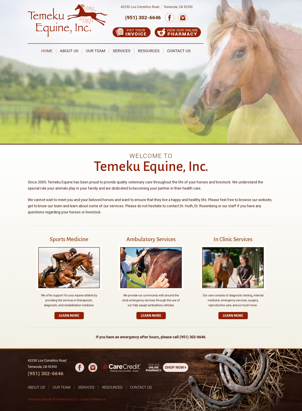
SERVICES (121, 50)
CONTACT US (178, 50)
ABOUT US (69, 50)
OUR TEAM (95, 50)
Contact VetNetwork (93, 399)
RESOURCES (148, 50)
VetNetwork (63, 399)
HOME (46, 50)
